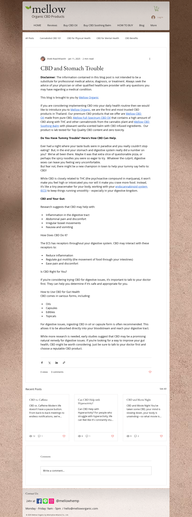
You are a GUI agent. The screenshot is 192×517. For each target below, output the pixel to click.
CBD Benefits (131, 38)
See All (163, 388)
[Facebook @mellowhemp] (39, 501)
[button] (157, 8)
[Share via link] (64, 362)
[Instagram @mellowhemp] (51, 501)
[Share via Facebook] (41, 362)
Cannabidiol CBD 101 (50, 38)
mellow (49, 8)
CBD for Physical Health (79, 38)
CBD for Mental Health (108, 38)
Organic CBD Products (48, 16)
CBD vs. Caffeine (38, 399)
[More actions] (150, 59)
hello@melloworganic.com (81, 508)
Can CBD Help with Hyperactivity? (89, 401)
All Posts (30, 38)
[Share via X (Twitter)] (49, 362)
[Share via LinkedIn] (56, 362)
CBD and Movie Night (139, 399)
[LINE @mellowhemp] (45, 501)
